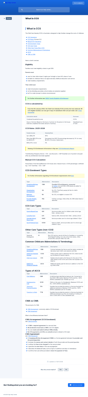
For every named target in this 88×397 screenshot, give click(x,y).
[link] (8, 18)
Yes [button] (60, 369)
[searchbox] (44, 9)
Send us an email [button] (77, 385)
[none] (10, 3)
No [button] (66, 369)
